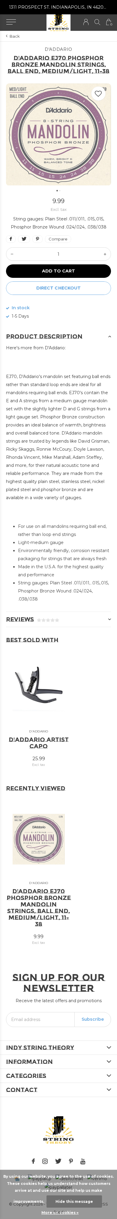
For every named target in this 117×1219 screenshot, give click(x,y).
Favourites (98, 93)
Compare (58, 239)
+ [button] (105, 254)
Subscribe (93, 1019)
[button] (11, 22)
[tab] (58, 336)
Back (15, 36)
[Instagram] (45, 1161)
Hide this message (74, 1201)
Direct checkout (58, 288)
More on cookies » (60, 1212)
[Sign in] (85, 22)
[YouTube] (83, 1161)
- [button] (12, 254)
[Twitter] (58, 1161)
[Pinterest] (71, 1161)
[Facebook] (33, 1161)
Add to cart (58, 271)
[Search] (97, 22)
